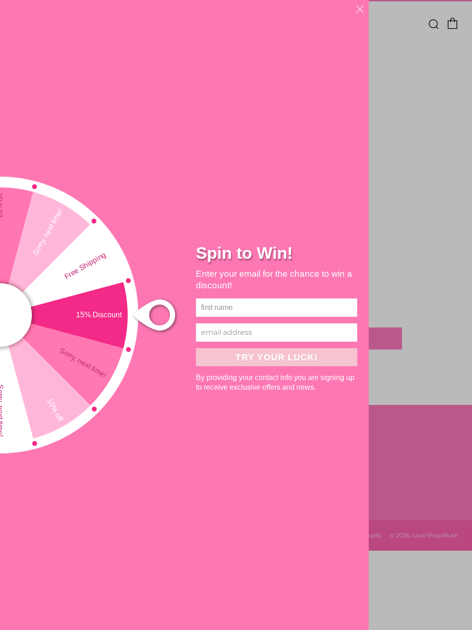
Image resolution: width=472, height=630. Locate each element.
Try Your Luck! (277, 357)
